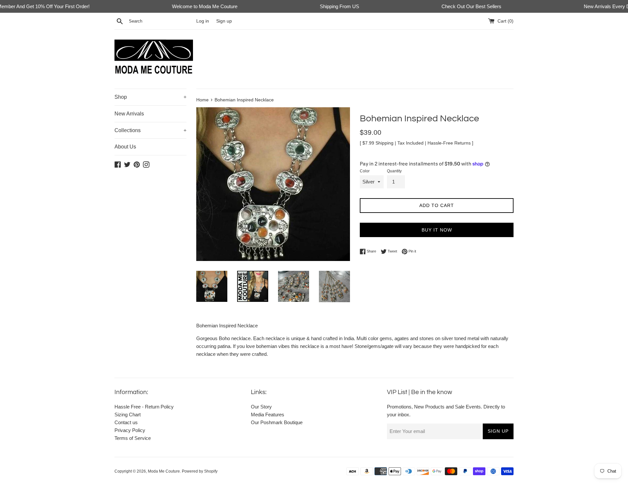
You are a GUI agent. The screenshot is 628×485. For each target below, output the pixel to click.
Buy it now (437, 230)
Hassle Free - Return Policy (144, 406)
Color (365, 171)
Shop (150, 97)
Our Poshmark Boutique (277, 422)
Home (202, 99)
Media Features (267, 414)
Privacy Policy (129, 430)
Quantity (394, 171)
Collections (150, 130)
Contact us (126, 422)
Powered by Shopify (200, 471)
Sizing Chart (127, 414)
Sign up (224, 21)
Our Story (261, 406)
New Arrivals (129, 113)
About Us (125, 146)
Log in (202, 21)
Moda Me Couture (164, 471)
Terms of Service (132, 438)
